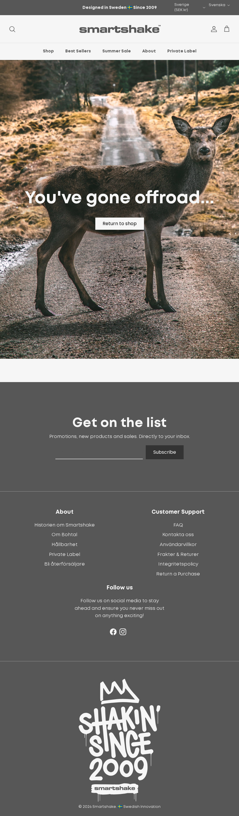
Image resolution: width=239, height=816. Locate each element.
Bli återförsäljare (64, 564)
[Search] (12, 29)
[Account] (212, 29)
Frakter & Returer (178, 554)
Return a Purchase (178, 574)
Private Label (181, 51)
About (149, 51)
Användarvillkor (178, 544)
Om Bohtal (64, 534)
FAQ (178, 525)
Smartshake (104, 807)
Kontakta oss (178, 534)
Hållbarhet (65, 544)
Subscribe (164, 452)
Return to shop (120, 223)
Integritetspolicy (178, 564)
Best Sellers (78, 51)
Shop (48, 51)
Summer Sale (116, 51)
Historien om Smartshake (64, 525)
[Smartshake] (119, 29)
